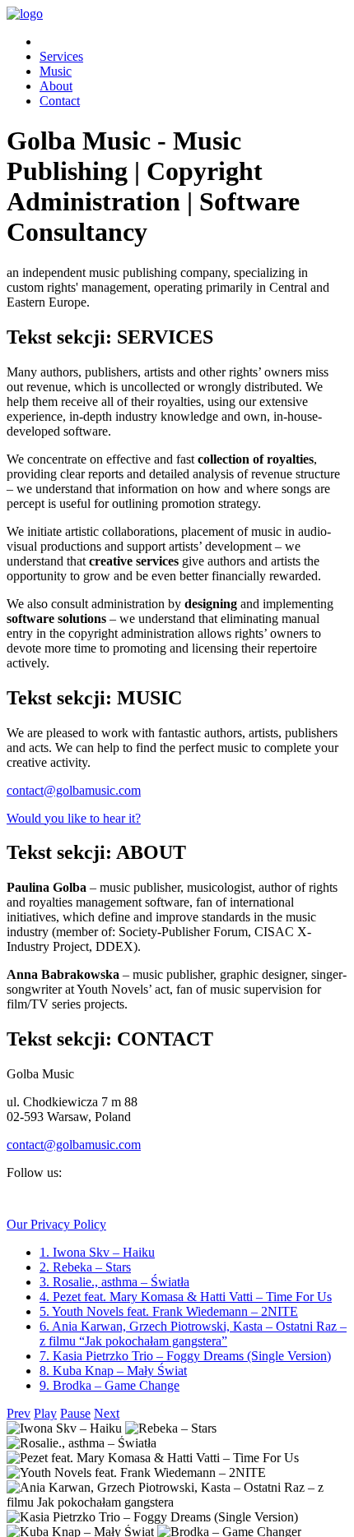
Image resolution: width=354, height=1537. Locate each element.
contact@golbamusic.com (74, 790)
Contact (60, 101)
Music (56, 71)
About (56, 86)
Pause (75, 1413)
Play (45, 1413)
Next (106, 1413)
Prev (18, 1413)
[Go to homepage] (25, 14)
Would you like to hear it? (74, 818)
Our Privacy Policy (56, 1224)
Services (61, 56)
